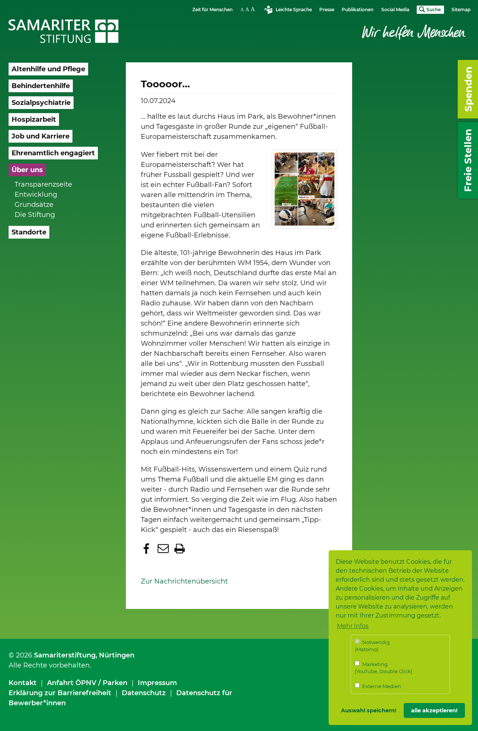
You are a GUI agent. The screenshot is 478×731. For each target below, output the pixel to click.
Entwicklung (36, 194)
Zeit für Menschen (212, 9)
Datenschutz (144, 693)
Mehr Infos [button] (353, 625)
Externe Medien (381, 686)
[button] (147, 548)
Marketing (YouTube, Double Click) (383, 668)
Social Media (395, 9)
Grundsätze (34, 204)
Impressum (157, 683)
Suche (433, 9)
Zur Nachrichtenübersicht (184, 581)
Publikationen (357, 9)
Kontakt (23, 683)
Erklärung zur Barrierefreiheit (60, 693)
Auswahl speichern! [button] (368, 710)
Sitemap (461, 9)
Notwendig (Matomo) (372, 646)
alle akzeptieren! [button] (434, 710)
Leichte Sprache (294, 9)
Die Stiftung (35, 215)
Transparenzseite (43, 184)
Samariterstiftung (65, 655)
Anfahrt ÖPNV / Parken (87, 683)
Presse (326, 9)
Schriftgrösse (248, 9)
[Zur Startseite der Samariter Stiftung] (64, 31)
